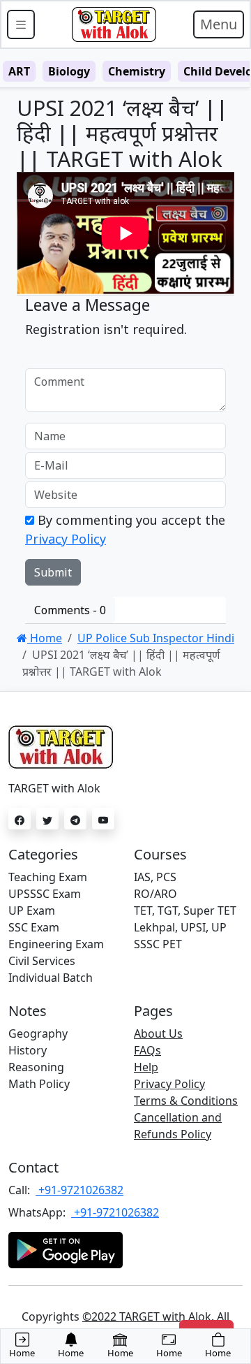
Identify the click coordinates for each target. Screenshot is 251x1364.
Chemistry (136, 71)
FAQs (147, 1050)
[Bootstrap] (113, 24)
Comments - (70, 610)
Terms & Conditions (186, 1100)
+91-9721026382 (79, 1190)
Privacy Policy (65, 538)
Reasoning (36, 1067)
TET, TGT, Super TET (185, 910)
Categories (43, 854)
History (27, 1050)
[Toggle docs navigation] (21, 24)
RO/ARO (155, 893)
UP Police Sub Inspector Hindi (155, 638)
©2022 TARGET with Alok (146, 1316)
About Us (158, 1033)
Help (146, 1067)
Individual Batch (50, 977)
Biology (69, 71)
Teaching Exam (47, 877)
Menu (218, 24)
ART (19, 71)
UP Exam (31, 910)
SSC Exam (33, 927)
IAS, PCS (155, 877)
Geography (38, 1033)
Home (44, 638)
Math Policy (39, 1083)
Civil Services (41, 960)
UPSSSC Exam (44, 893)
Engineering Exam (56, 944)
